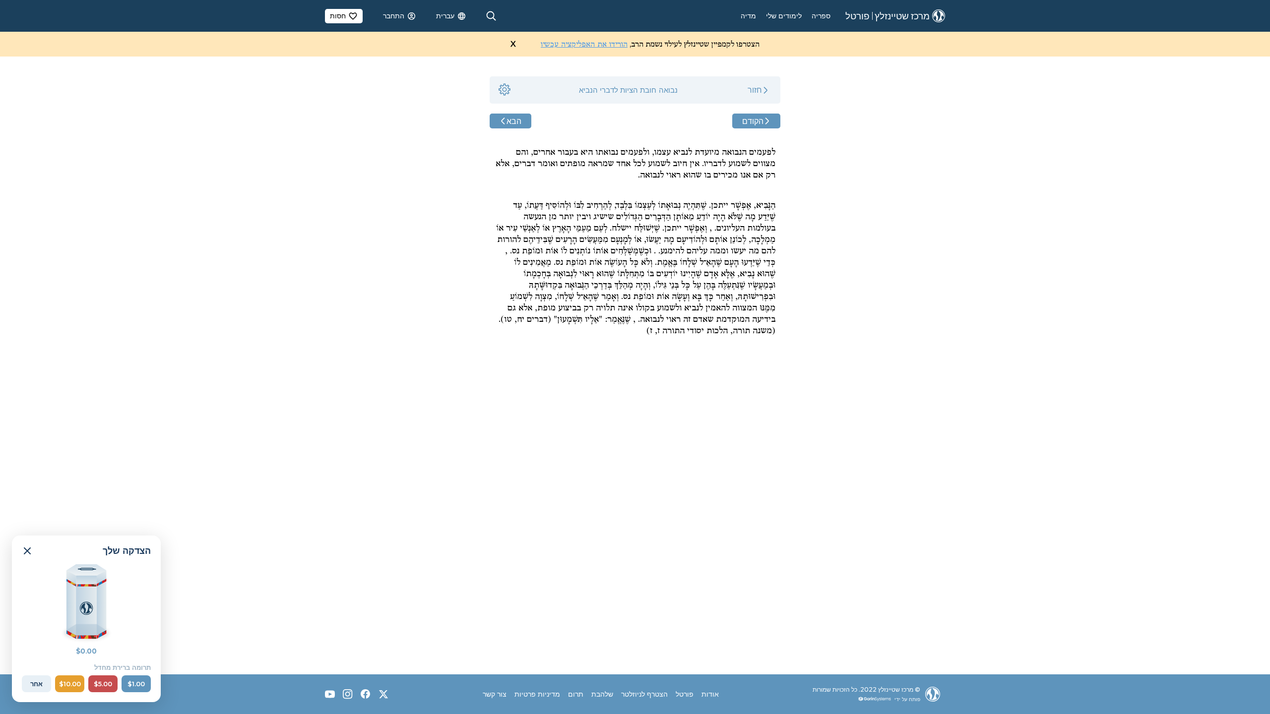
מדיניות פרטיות (537, 694)
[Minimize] (27, 550)
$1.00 (136, 684)
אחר (36, 684)
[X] (383, 694)
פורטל (685, 694)
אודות (710, 694)
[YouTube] (330, 694)
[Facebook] (366, 694)
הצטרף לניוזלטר (644, 694)
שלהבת (602, 694)
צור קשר (495, 694)
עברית (445, 15)
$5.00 (103, 684)
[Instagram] (348, 694)
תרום (575, 694)
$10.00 (70, 684)
